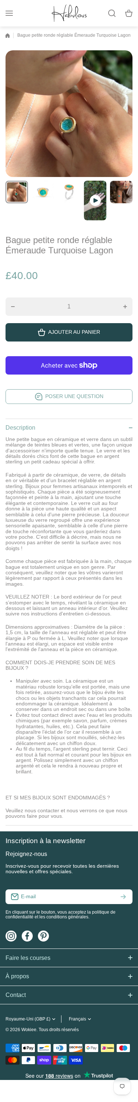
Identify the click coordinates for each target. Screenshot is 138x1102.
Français (77, 1019)
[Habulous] (69, 13)
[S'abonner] (123, 896)
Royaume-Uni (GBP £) (28, 1019)
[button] (128, 13)
